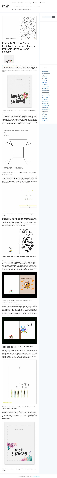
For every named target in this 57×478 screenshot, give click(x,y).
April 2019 (44, 118)
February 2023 (45, 86)
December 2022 (45, 90)
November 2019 (45, 105)
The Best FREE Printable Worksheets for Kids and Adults (23, 6)
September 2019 (46, 109)
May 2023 (44, 80)
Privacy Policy (42, 2)
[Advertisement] (48, 43)
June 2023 (44, 78)
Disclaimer (35, 2)
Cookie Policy (28, 2)
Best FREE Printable (5, 6)
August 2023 (45, 75)
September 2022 (46, 95)
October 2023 (45, 71)
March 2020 (45, 99)
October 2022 (45, 94)
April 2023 (44, 82)
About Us (14, 2)
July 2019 (44, 113)
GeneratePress (36, 476)
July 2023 (44, 76)
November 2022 (45, 92)
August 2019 (45, 111)
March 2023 (45, 84)
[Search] (53, 17)
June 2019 (44, 114)
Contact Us (39, 6)
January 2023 (45, 88)
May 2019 (44, 116)
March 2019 (44, 120)
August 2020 (45, 97)
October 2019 (45, 107)
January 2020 (45, 103)
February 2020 (45, 101)
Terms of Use (20, 2)
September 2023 (46, 73)
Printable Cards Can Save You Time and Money (21, 9)
